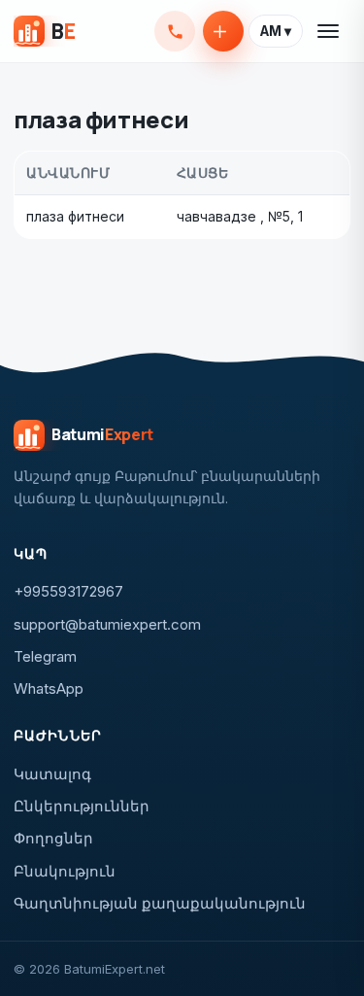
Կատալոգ (52, 774)
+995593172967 (174, 31)
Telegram (45, 656)
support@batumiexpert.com (107, 624)
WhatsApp (48, 688)
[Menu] (329, 31)
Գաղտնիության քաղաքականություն (160, 903)
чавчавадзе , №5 (233, 216)
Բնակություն (65, 871)
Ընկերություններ (81, 806)
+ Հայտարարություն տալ (223, 31)
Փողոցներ (53, 838)
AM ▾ (275, 31)
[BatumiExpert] (44, 31)
